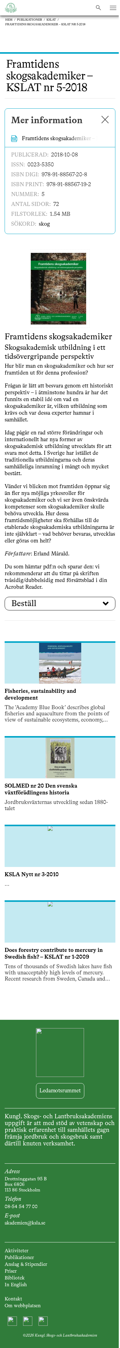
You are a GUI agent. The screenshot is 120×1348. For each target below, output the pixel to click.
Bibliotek (15, 1278)
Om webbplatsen (23, 1306)
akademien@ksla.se (25, 1223)
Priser (11, 1271)
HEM (9, 19)
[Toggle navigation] (113, 8)
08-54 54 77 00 (21, 1206)
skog (44, 224)
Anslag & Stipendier (26, 1264)
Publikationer (29, 19)
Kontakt (13, 1299)
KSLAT (51, 19)
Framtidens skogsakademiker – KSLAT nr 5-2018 (45, 24)
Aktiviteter (16, 1251)
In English (16, 1285)
